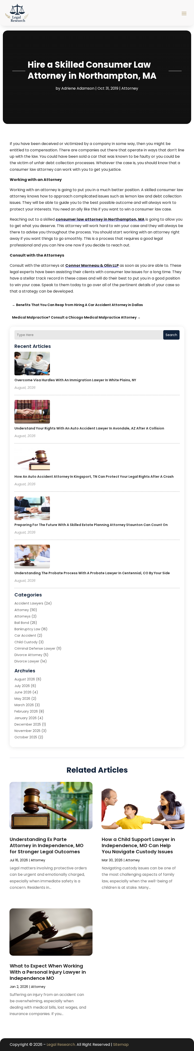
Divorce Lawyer (26, 661)
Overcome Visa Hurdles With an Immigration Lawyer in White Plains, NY (75, 380)
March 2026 (24, 705)
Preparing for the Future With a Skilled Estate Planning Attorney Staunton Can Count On (91, 524)
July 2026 (22, 685)
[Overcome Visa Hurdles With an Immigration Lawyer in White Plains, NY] (32, 364)
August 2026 (24, 679)
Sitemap (121, 1044)
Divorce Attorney (28, 654)
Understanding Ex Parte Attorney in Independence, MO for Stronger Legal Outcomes (47, 845)
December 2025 (27, 724)
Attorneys (22, 616)
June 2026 (22, 692)
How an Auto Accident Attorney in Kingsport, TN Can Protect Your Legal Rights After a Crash (94, 476)
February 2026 (26, 711)
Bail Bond (21, 622)
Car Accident (25, 635)
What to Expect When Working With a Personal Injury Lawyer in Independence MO (48, 972)
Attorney (129, 88)
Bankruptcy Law (27, 629)
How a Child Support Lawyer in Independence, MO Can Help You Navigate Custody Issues (138, 845)
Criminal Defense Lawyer (34, 648)
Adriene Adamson (77, 88)
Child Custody (26, 642)
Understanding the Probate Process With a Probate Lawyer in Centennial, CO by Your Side (92, 573)
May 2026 (22, 698)
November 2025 (27, 730)
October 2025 (25, 737)
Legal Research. (61, 1044)
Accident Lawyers (28, 603)
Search (171, 335)
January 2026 (25, 718)
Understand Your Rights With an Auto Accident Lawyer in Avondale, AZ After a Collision (89, 428)
